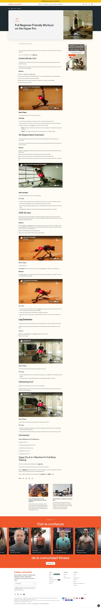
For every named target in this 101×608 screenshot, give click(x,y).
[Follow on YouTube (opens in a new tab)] (24, 594)
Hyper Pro (26, 74)
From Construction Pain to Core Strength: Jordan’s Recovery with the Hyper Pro (37, 500)
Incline (20, 150)
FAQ (74, 576)
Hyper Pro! (34, 54)
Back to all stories (16, 8)
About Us (65, 574)
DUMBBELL (60, 4)
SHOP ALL (40, 4)
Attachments (51, 581)
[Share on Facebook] (23, 478)
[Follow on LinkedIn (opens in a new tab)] (21, 594)
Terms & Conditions (23, 603)
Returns (74, 581)
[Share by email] (32, 478)
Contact (74, 574)
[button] (98, 605)
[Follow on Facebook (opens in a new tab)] (15, 594)
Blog (64, 576)
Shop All (50, 583)
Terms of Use (29, 603)
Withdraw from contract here (78, 583)
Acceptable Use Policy (36, 603)
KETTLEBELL (54, 4)
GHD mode (30, 225)
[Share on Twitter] (26, 478)
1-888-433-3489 (18, 588)
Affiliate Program (67, 577)
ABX (50, 4)
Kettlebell (51, 577)
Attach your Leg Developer (24, 333)
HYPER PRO (45, 4)
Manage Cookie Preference (44, 603)
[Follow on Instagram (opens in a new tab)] (18, 594)
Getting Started (76, 577)
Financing (75, 585)
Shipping (75, 579)
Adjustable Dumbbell (54, 579)
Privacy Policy (16, 603)
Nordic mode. (32, 74)
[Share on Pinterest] (29, 478)
